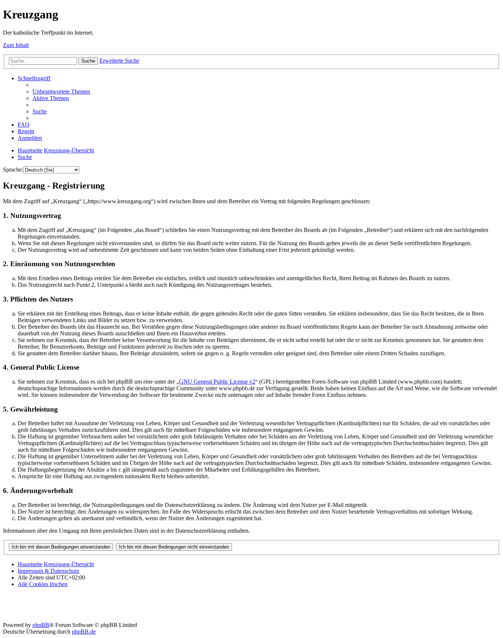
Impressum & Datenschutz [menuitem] (48, 571)
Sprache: (13, 169)
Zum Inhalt (16, 45)
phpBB (40, 625)
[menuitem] (61, 91)
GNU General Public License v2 (217, 381)
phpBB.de (84, 631)
